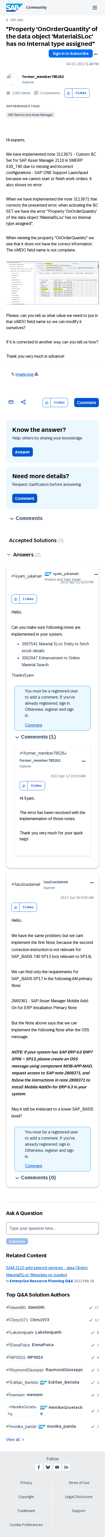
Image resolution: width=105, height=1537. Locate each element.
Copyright (26, 1497)
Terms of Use (78, 1483)
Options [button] (96, 54)
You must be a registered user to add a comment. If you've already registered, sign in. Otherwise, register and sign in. (51, 703)
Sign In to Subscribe (71, 53)
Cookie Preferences (26, 1525)
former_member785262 (43, 77)
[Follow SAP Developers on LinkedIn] (66, 1467)
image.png (24, 374)
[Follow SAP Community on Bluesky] (48, 1467)
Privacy (26, 1483)
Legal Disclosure (79, 1497)
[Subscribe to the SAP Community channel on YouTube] (57, 1467)
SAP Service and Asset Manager (30, 115)
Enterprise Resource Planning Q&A (41, 1281)
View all (13, 1439)
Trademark (26, 1511)
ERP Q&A (17, 20)
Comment (86, 402)
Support (79, 1511)
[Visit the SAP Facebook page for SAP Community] (39, 1467)
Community (36, 7)
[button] (68, 93)
